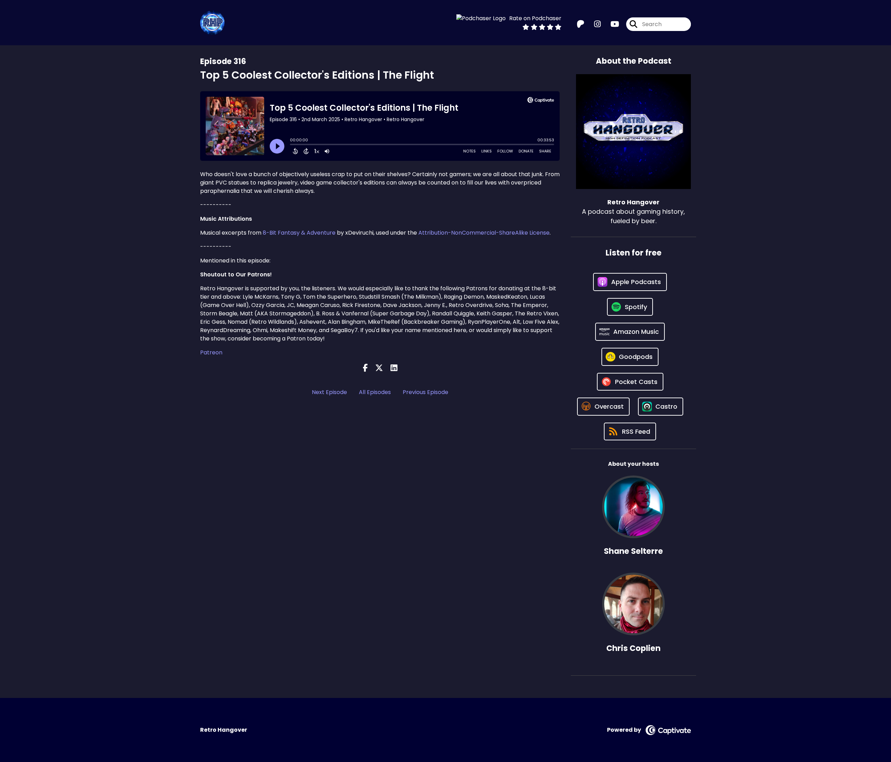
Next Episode (329, 392)
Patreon (211, 352)
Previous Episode (425, 392)
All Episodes (375, 392)
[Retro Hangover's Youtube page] (610, 24)
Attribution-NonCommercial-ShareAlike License (484, 233)
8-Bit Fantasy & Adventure (299, 233)
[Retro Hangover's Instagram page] (593, 24)
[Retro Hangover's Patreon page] (580, 24)
